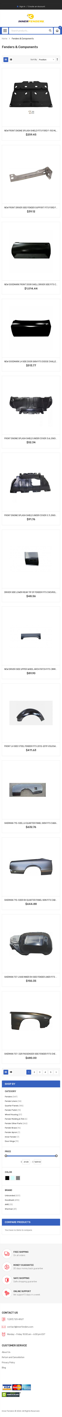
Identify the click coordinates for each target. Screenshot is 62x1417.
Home (4, 38)
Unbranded (12, 1195)
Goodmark (12, 1200)
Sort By (34, 59)
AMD (9, 1204)
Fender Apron (12, 1132)
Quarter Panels (14, 1105)
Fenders (11, 1096)
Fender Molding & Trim (16, 1119)
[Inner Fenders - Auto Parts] (31, 18)
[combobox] (28, 31)
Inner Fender (12, 1137)
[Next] (56, 1072)
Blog (4, 1367)
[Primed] (12, 1178)
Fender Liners (13, 1101)
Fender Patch (13, 1110)
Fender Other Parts (16, 1123)
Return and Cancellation (13, 1357)
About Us (6, 1352)
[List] (11, 59)
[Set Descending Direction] (57, 59)
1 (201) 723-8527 (15, 1319)
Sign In (22, 6)
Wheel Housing (13, 1114)
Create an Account (36, 6)
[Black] (7, 1178)
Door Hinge (12, 1141)
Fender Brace (13, 1128)
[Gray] (18, 1178)
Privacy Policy (8, 1362)
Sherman (11, 1209)
